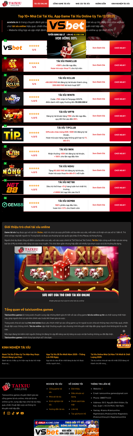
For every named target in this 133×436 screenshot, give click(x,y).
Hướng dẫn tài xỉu (56, 409)
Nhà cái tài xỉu (55, 396)
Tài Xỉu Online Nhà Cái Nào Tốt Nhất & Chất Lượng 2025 (110, 355)
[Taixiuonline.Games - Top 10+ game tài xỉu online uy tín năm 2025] (12, 4)
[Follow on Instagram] (8, 413)
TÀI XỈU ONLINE (40, 3)
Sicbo (40, 232)
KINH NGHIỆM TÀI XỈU (121, 3)
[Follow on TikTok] (13, 413)
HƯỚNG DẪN (100, 3)
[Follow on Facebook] (4, 413)
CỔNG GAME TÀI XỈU (61, 3)
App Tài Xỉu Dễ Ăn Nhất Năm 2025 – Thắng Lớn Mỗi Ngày (65, 355)
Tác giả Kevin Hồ (78, 413)
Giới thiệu (75, 388)
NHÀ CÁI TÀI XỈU (83, 3)
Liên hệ (74, 409)
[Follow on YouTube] (22, 413)
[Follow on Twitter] (17, 413)
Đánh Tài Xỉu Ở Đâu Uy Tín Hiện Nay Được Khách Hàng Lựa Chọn (20, 355)
